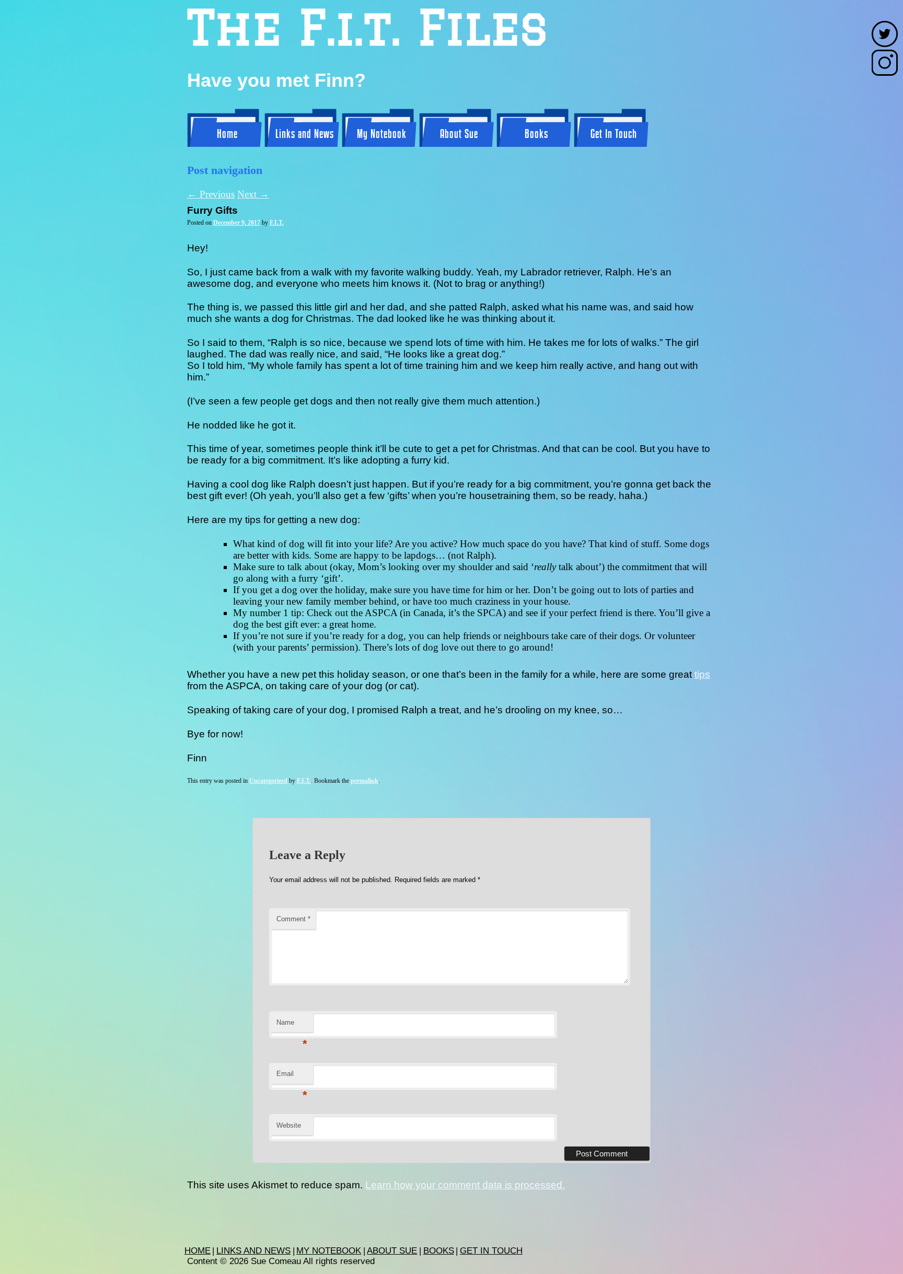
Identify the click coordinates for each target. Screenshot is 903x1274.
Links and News (304, 134)
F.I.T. (277, 222)
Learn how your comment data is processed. (465, 1184)
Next (253, 194)
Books (536, 134)
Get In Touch (614, 134)
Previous (211, 194)
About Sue (459, 134)
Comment (293, 919)
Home (227, 134)
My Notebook (382, 134)
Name (291, 1025)
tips (702, 674)
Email (291, 1077)
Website (288, 1125)
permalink (364, 780)
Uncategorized (268, 780)
